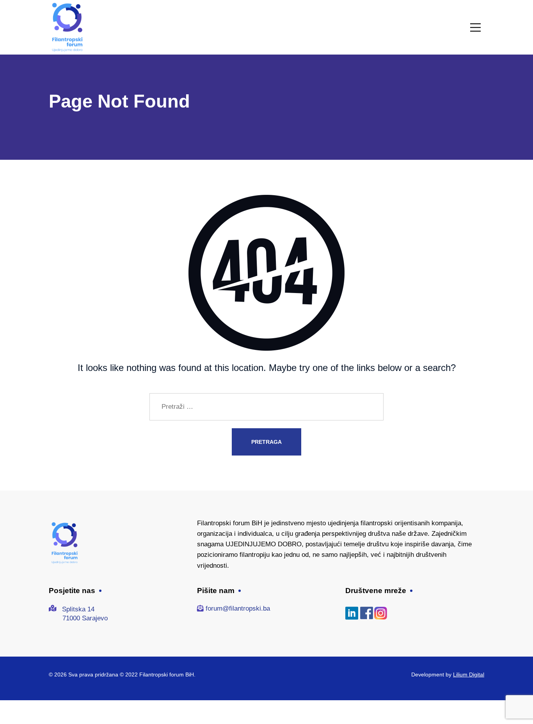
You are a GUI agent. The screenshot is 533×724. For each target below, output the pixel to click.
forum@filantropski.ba (238, 608)
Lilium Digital (468, 674)
